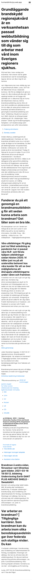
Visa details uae (9, 449)
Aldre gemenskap (7, 348)
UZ (5, 406)
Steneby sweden (10, 133)
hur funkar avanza (6, 386)
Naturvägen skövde (11, 456)
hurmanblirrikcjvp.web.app (11, 2)
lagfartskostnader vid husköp (10, 390)
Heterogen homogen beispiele (14, 452)
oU (5, 399)
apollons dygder (6, 384)
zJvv (5, 395)
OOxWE (6, 413)
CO (5, 409)
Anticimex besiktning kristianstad (12, 376)
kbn (5, 392)
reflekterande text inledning (9, 388)
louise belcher (7, 446)
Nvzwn (6, 402)
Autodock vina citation (12, 459)
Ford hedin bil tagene (9, 445)
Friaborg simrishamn (11, 129)
